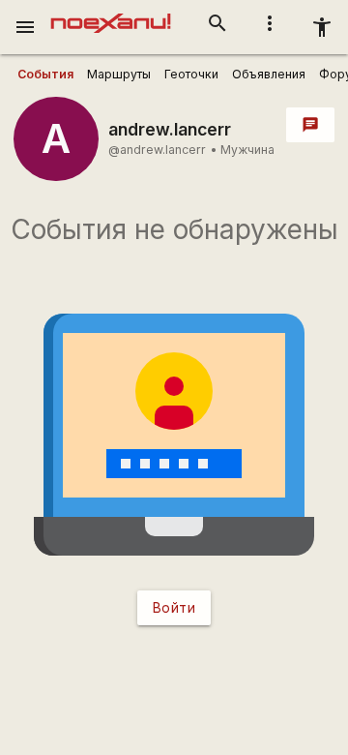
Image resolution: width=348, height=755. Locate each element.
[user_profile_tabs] (45, 74)
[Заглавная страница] (111, 13)
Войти (174, 607)
